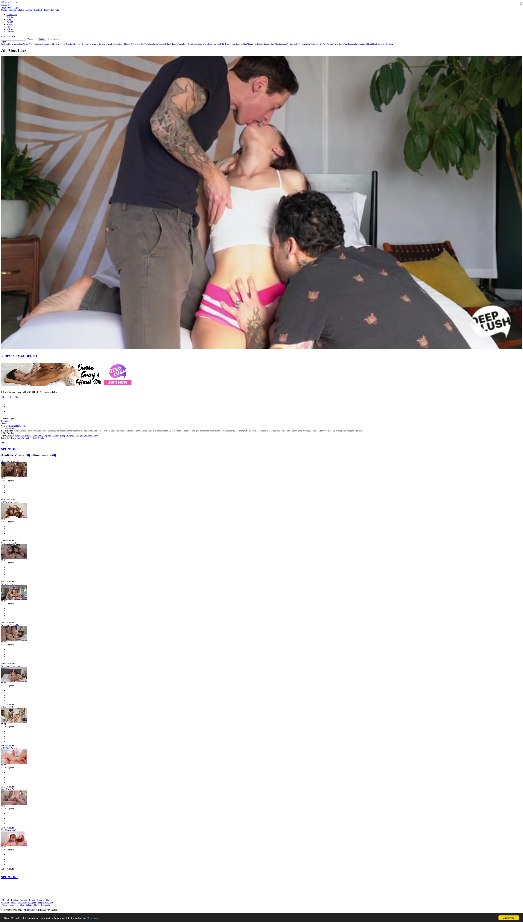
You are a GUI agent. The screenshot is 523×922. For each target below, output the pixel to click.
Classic (256, 44)
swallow (119, 44)
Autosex (330, 44)
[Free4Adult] (9, 2)
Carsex (335, 44)
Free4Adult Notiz (51, 10)
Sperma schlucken (137, 44)
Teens (147, 44)
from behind (46, 44)
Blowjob (85, 44)
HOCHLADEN (8, 36)
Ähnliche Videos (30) (15, 455)
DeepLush (10, 426)
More (4, 443)
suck (114, 44)
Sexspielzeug (193, 44)
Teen (151, 44)
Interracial (97, 44)
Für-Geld (310, 44)
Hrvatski (20, 905)
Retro (261, 44)
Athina (316, 44)
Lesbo (296, 44)
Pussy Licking (241, 44)
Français (23, 900)
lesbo (229, 44)
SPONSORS (9, 449)
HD (9, 397)
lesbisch (223, 44)
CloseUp (161, 44)
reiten (57, 44)
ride (53, 44)
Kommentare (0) (44, 455)
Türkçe (49, 900)
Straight (79, 435)
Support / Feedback (34, 10)
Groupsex (381, 44)
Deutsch (5, 900)
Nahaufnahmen (170, 44)
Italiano (29, 905)
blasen (91, 44)
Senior (364, 44)
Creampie (27, 435)
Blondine (69, 44)
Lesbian (217, 44)
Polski (13, 902)
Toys (206, 44)
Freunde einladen (16, 10)
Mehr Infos (92, 918)
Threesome (88, 435)
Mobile (18, 397)
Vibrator (180, 44)
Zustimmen (508, 917)
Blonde (375, 44)
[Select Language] (261, 5)
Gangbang (389, 44)
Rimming (70, 435)
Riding (62, 435)
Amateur (9, 435)
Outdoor (290, 44)
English (14, 900)
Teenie (155, 44)
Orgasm (47, 435)
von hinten (38, 44)
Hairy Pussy (38, 435)
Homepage (21, 426)
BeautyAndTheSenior (347, 44)
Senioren (358, 44)
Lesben (211, 44)
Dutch (49, 902)
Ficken (10, 44)
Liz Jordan (15, 438)
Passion (55, 435)
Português (32, 902)
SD (2, 397)
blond (369, 44)
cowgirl (62, 44)
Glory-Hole (77, 44)
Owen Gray (26, 438)
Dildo (185, 44)
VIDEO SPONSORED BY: (20, 355)
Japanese (22, 902)
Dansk (12, 905)
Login (16, 7)
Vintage (250, 44)
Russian (31, 900)
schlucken (126, 44)
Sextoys (201, 44)
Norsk (36, 905)
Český (5, 905)
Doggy (31, 44)
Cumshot (267, 44)
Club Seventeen (281, 44)
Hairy (273, 44)
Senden (4, 423)
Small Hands (38, 438)
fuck (15, 44)
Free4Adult (30, 910)
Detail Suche (53, 39)
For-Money (303, 44)
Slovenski (45, 905)
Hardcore (4, 44)
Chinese (40, 900)
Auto (324, 44)
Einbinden (5, 421)
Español (5, 902)
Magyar (41, 902)
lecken (233, 44)
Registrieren (6, 7)
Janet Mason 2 (107, 44)
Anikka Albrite (22, 44)
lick (321, 44)
